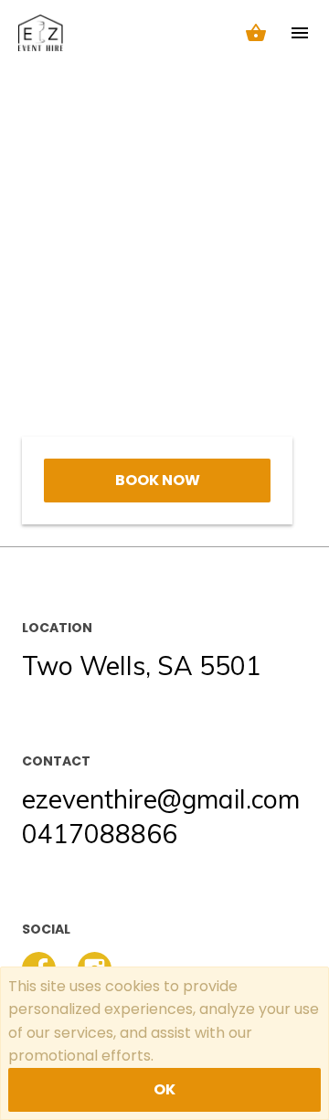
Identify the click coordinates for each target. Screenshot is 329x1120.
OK (164, 1089)
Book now (157, 480)
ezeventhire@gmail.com (161, 799)
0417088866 (99, 834)
